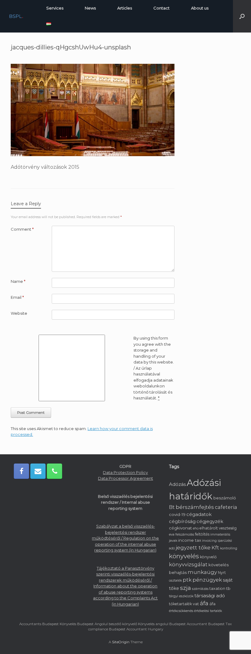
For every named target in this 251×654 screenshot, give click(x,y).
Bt (172, 507)
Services (54, 8)
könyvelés (184, 556)
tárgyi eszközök (181, 596)
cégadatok (199, 514)
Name (18, 281)
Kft (215, 547)
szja (185, 587)
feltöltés (202, 534)
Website (19, 313)
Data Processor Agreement (125, 478)
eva (171, 535)
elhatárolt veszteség (218, 528)
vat (196, 604)
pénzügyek (207, 580)
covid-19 (177, 514)
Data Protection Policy (125, 472)
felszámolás (184, 535)
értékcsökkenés (181, 611)
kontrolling (228, 548)
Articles (124, 8)
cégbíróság (182, 521)
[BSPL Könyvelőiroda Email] (38, 471)
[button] (242, 16)
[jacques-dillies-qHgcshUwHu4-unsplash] (92, 154)
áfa (204, 603)
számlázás (200, 589)
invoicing (209, 541)
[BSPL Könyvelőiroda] (16, 16)
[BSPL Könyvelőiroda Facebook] (21, 471)
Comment (22, 229)
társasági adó (209, 595)
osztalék (175, 581)
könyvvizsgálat (188, 564)
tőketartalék (180, 604)
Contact (161, 8)
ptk (187, 580)
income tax (189, 540)
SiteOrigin (120, 642)
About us (199, 8)
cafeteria (226, 507)
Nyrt (222, 572)
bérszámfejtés (195, 507)
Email (17, 297)
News (90, 8)
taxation (217, 588)
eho (196, 528)
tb (228, 588)
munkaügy (202, 572)
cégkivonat (180, 527)
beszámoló (224, 497)
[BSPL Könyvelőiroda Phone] (54, 471)
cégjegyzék (210, 521)
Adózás (177, 484)
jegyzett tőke (193, 547)
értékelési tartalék (208, 611)
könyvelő (208, 557)
